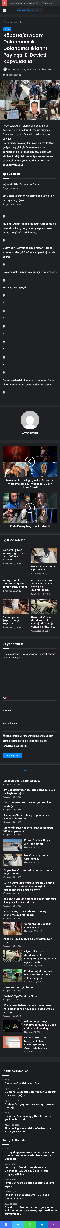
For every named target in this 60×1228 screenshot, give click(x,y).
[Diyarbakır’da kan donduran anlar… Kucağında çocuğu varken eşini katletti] (44, 606)
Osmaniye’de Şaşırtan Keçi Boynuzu (11, 620)
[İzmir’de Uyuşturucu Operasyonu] (44, 555)
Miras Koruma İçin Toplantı (20, 987)
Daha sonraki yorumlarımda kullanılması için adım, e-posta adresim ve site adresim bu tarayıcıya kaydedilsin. (28, 740)
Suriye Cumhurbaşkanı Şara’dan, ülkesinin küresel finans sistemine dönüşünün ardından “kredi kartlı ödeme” (29, 886)
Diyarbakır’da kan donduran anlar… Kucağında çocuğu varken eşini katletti (43, 621)
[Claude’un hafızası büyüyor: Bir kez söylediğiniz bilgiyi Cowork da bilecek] (13, 1042)
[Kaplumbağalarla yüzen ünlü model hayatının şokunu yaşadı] (13, 975)
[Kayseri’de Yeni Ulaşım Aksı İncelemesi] (13, 845)
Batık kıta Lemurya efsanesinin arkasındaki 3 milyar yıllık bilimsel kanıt (30, 900)
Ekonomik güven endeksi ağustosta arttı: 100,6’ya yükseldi (14, 554)
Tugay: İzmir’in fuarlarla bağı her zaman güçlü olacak (15, 583)
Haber (21, 22)
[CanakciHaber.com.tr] (30, 10)
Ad (5, 698)
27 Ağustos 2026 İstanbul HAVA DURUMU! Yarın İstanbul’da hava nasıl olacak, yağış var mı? (29, 1009)
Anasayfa (11, 22)
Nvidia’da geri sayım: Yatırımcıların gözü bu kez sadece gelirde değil (40, 1025)
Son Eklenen (30, 770)
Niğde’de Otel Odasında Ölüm (21, 184)
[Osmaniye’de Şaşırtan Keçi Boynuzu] (16, 606)
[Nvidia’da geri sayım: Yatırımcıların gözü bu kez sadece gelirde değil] (13, 1026)
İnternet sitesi (10, 723)
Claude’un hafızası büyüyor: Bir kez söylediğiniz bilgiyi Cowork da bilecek (35, 1043)
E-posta (8, 710)
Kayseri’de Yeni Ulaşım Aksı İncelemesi (38, 842)
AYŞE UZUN (13, 69)
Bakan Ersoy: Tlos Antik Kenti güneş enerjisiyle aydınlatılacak (41, 585)
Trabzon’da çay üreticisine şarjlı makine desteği (32, 3)
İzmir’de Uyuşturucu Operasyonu (43, 568)
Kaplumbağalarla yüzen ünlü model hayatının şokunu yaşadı (39, 974)
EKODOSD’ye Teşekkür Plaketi (21, 996)
